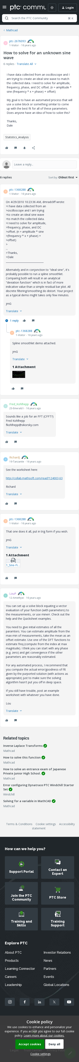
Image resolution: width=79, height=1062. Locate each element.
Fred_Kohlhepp (19, 404)
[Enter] (6, 18)
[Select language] (52, 8)
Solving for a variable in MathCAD (27, 801)
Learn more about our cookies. (44, 1035)
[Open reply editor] (39, 164)
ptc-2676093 (17, 41)
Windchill (9, 794)
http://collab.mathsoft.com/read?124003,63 (34, 478)
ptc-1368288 (17, 189)
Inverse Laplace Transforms (23, 746)
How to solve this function (22, 757)
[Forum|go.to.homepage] (25, 7)
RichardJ (14, 457)
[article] (39, 255)
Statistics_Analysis (17, 137)
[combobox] (39, 18)
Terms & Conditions (19, 824)
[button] (4, 8)
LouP (12, 593)
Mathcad (12, 30)
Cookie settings (46, 824)
